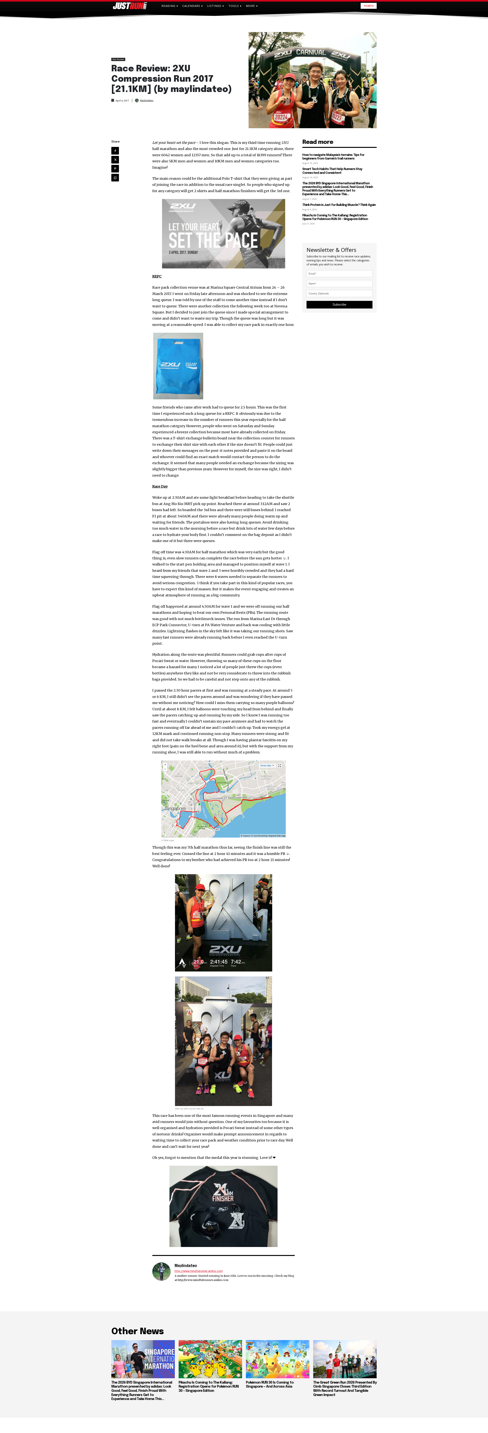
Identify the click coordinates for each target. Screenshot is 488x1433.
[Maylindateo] (137, 100)
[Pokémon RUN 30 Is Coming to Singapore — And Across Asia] (277, 1359)
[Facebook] (115, 151)
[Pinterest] (115, 168)
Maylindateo (146, 100)
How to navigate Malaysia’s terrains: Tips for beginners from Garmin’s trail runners (333, 156)
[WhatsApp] (115, 177)
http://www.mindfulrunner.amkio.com (199, 1271)
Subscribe (339, 304)
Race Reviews (118, 59)
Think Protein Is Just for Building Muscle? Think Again (339, 205)
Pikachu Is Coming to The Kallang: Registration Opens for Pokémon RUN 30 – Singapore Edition (209, 1387)
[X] (115, 160)
